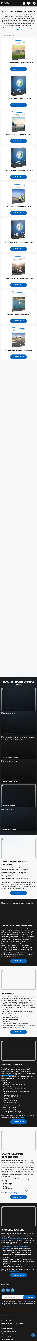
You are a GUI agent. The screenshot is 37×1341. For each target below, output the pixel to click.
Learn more (17, 923)
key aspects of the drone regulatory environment (14, 1277)
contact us (18, 30)
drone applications (7, 1105)
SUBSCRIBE (29, 1327)
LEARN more (17, 69)
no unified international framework (17, 1267)
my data (30, 1331)
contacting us (22, 1057)
